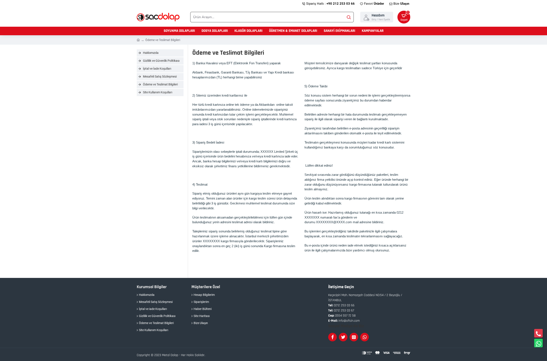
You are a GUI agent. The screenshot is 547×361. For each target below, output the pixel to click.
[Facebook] (332, 337)
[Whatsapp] (364, 337)
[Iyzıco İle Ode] (386, 353)
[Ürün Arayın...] (348, 17)
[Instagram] (354, 337)
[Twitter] (343, 337)
